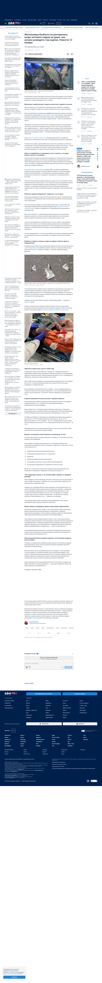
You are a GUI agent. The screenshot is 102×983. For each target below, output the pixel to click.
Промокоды (74, 20)
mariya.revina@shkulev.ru (10, 777)
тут (62, 470)
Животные (29, 715)
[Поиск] (89, 23)
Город (27, 708)
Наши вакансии (9, 708)
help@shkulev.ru (14, 771)
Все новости (13, 33)
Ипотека (71, 628)
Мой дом (48, 710)
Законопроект (50, 628)
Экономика (83, 710)
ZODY (64, 20)
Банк (57, 628)
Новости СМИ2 (29, 683)
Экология (82, 708)
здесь (26, 190)
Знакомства (17, 20)
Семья (64, 717)
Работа (64, 710)
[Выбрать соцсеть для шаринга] (71, 54)
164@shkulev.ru (21, 769)
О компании (8, 705)
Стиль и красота (84, 703)
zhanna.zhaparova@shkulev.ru (11, 775)
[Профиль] (96, 23)
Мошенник (64, 628)
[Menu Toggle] (5, 23)
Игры (68, 20)
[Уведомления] (93, 23)
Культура (48, 705)
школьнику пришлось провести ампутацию (55, 310)
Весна (27, 705)
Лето (47, 708)
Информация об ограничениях (58, 762)
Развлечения (66, 712)
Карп (27, 628)
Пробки (59, 20)
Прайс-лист (8, 703)
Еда (27, 712)
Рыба (32, 628)
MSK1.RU (34, 249)
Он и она (65, 700)
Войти (29, 667)
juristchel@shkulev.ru (39, 770)
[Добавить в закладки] (68, 54)
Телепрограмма (32, 20)
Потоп (37, 628)
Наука (47, 712)
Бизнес (28, 703)
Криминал (48, 703)
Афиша (39, 20)
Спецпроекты (83, 712)
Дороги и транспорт (31, 710)
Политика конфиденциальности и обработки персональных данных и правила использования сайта (73, 768)
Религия (65, 715)
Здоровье (28, 717)
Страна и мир (83, 705)
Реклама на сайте (9, 700)
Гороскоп (45, 20)
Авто (27, 700)
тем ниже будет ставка (48, 115)
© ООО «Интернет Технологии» (29, 781)
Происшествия (67, 708)
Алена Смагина (33, 622)
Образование (49, 717)
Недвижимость (9, 20)
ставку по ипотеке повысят (36, 138)
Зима (47, 700)
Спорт (81, 700)
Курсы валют (52, 20)
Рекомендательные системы (58, 766)
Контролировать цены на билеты (34, 169)
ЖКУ (43, 628)
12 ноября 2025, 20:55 (29, 50)
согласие (8, 973)
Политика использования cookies (59, 764)
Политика (65, 705)
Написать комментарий (35, 54)
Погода (24, 20)
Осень (64, 703)
